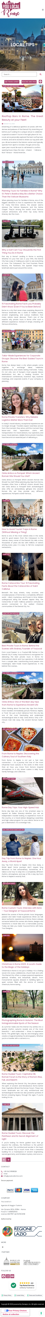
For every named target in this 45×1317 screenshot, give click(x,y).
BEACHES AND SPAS (29, 82)
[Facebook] (3, 1276)
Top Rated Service (27, 1285)
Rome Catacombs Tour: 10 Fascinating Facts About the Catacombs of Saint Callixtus (20, 586)
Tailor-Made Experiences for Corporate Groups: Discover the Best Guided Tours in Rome (22, 358)
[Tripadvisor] (12, 1276)
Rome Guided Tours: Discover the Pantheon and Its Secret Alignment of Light (20, 1136)
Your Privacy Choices (18, 1310)
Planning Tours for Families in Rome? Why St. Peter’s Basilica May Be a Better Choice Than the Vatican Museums (22, 193)
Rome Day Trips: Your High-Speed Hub (20, 807)
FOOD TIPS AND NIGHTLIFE (11, 86)
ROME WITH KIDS (8, 162)
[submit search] (40, 74)
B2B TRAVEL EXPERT (12, 82)
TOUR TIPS (6, 221)
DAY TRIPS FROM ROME (10, 444)
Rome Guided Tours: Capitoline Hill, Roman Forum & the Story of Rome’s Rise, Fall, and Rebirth (22, 1077)
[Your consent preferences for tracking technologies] (41, 1313)
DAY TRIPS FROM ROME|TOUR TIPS (13, 673)
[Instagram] (8, 1276)
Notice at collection (11, 1314)
